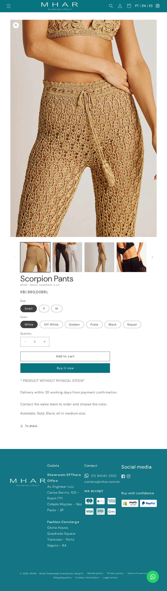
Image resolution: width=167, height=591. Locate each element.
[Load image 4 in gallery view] (131, 257)
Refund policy (95, 573)
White (29, 324)
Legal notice (110, 577)
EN (144, 6)
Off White (51, 324)
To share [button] (31, 426)
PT (137, 6)
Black (113, 324)
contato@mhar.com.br (102, 482)
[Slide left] (14, 257)
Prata (94, 324)
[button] (8, 6)
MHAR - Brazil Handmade (44, 573)
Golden (74, 324)
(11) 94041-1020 (103, 476)
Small (29, 308)
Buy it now (65, 368)
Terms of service (137, 573)
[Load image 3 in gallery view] (99, 257)
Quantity (25, 333)
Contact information (87, 577)
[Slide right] (152, 257)
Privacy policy (115, 573)
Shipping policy (63, 577)
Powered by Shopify (72, 573)
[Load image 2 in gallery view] (67, 257)
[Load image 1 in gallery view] (35, 257)
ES (151, 6)
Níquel (132, 324)
